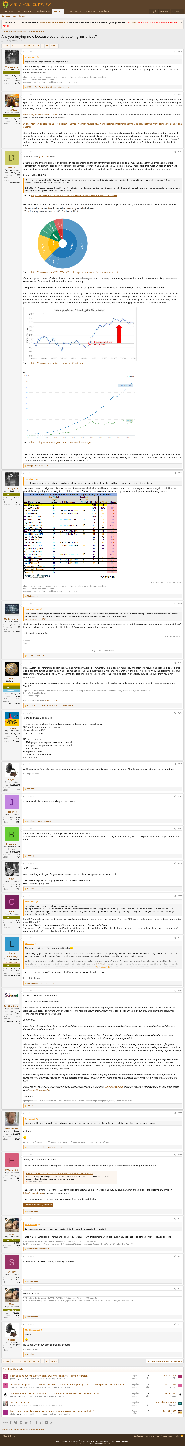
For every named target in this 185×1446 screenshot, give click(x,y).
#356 (180, 1154)
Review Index (43, 11)
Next (53, 45)
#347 (180, 713)
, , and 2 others (50, 705)
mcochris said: (31, 1224)
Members (104, 11)
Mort (6, 40)
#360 (180, 1324)
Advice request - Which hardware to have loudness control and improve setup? (55, 1393)
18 (29, 45)
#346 (180, 663)
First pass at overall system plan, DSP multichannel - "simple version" (49, 1375)
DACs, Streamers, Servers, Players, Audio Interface (49, 1387)
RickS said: (29, 943)
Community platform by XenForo (77, 1441)
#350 (180, 828)
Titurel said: (30, 479)
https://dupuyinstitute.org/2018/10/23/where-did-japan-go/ (61, 442)
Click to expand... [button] (103, 967)
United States (14, 182)
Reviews (28, 11)
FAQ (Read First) (12, 11)
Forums (58, 11)
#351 (180, 863)
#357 (180, 1219)
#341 (180, 51)
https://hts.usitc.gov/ (33, 1192)
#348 (180, 764)
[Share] (175, 51)
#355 (180, 1113)
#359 (180, 1288)
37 (47, 45)
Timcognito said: (32, 609)
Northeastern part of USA (12, 1022)
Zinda (12, 1414)
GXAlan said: (30, 57)
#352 (180, 896)
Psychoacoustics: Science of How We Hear (46, 1405)
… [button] (16, 45)
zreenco (13, 1387)
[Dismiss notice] (181, 22)
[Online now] (11, 107)
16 (20, 45)
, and (39, 466)
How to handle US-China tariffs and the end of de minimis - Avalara (59, 1173)
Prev (7, 45)
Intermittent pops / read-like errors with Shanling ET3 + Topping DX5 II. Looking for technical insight (67, 1384)
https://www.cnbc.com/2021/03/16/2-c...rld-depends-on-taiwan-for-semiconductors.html (76, 272)
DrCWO (13, 1405)
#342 (180, 94)
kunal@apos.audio (114, 1086)
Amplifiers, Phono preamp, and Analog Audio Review (49, 1414)
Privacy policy (167, 1436)
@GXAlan (43, 156)
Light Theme (9, 1436)
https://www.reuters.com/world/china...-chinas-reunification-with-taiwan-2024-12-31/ (74, 195)
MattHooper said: (32, 1330)
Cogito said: (30, 1119)
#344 (180, 473)
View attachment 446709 (35, 619)
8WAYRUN (106, 1443)
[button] (80, 11)
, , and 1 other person (48, 87)
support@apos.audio (39, 1089)
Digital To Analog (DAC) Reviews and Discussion (48, 1396)
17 (25, 45)
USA (18, 927)
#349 (180, 796)
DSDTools (172, 1405)
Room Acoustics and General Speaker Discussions (50, 1378)
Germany (16, 741)
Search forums (19, 16)
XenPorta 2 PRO (81, 1443)
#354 (180, 990)
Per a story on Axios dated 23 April (40, 114)
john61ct (13, 1378)
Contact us (138, 1436)
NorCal (17, 83)
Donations (90, 11)
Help (177, 1436)
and (35, 655)
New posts (6, 16)
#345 (180, 603)
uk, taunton (15, 976)
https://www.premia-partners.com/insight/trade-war (57, 363)
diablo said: (30, 901)
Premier (13, 1396)
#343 (180, 152)
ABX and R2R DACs (21, 1402)
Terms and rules (152, 1436)
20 (38, 45)
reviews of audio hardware (53, 22)
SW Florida (16, 632)
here (134, 22)
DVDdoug (172, 1414)
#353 (180, 938)
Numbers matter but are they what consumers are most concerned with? (52, 1411)
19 (34, 45)
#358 (180, 1256)
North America (14, 703)
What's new (72, 11)
